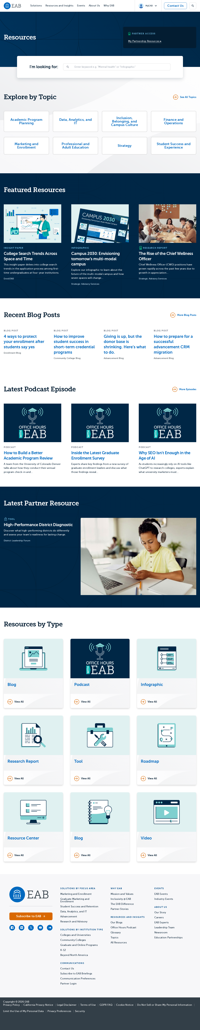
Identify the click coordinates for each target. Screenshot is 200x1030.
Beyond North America (74, 955)
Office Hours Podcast (123, 927)
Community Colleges (73, 940)
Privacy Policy (11, 1005)
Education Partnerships (168, 937)
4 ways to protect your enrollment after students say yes (24, 341)
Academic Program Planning (26, 121)
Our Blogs (116, 922)
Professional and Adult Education (75, 145)
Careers (159, 917)
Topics (114, 937)
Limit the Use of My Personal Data (23, 1011)
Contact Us (175, 5)
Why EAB (109, 5)
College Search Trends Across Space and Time (30, 256)
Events (81, 5)
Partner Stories (120, 909)
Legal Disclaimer (66, 1005)
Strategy (125, 146)
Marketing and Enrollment (26, 145)
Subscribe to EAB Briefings (76, 973)
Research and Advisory (74, 921)
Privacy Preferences (59, 1011)
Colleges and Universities (75, 935)
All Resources (119, 942)
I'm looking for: (44, 67)
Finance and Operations (174, 121)
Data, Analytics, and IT (75, 121)
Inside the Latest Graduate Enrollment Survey (95, 455)
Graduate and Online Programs (79, 945)
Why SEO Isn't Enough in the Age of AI (164, 455)
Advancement (68, 916)
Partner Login (68, 983)
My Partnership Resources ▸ (144, 41)
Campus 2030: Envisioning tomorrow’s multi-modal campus (95, 259)
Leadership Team (164, 927)
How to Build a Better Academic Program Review (28, 455)
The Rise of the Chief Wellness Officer (166, 256)
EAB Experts (161, 922)
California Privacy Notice (38, 1005)
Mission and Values (122, 894)
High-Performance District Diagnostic (38, 525)
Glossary (116, 932)
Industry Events (163, 899)
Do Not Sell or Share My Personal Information (164, 1005)
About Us (94, 5)
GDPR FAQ (106, 1005)
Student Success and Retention (79, 906)
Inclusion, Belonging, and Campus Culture (124, 121)
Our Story (160, 912)
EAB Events (161, 894)
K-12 (63, 950)
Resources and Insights (59, 5)
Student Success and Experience (173, 145)
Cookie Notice (124, 1005)
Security (80, 1011)
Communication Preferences (77, 978)
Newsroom (161, 932)
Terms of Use (88, 1005)
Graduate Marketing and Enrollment (74, 900)
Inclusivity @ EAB (121, 899)
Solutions (36, 5)
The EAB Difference (122, 904)
